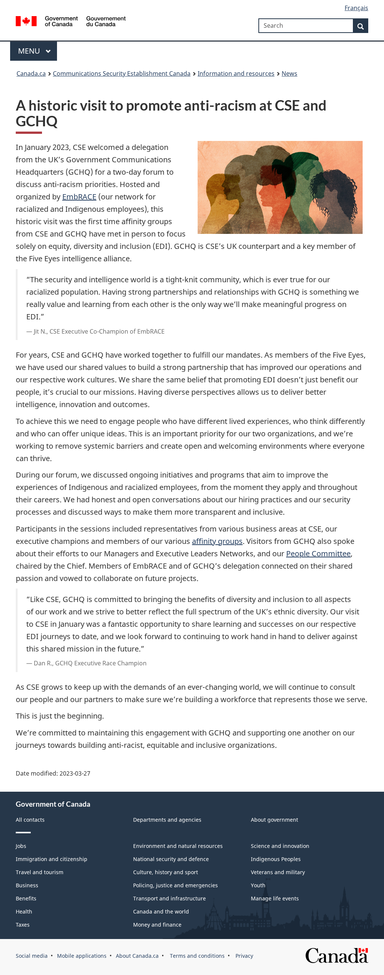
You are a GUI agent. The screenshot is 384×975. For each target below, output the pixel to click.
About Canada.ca (137, 955)
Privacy (243, 955)
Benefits (26, 898)
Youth (258, 885)
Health (24, 911)
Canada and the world (161, 911)
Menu (30, 51)
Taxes (23, 924)
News (289, 73)
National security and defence (171, 859)
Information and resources (236, 73)
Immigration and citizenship (51, 859)
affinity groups (217, 541)
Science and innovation (280, 845)
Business (27, 885)
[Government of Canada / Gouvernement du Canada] (71, 22)
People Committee (318, 553)
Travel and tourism (39, 872)
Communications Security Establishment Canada (121, 73)
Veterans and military (278, 872)
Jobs (21, 845)
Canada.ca (31, 73)
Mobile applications (81, 955)
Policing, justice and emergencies (175, 885)
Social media (32, 955)
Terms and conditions (196, 955)
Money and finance (157, 924)
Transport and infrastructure (169, 898)
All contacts (30, 819)
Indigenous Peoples (276, 859)
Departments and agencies (167, 819)
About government (274, 819)
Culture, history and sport (165, 872)
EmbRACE (79, 197)
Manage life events (275, 898)
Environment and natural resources (178, 845)
